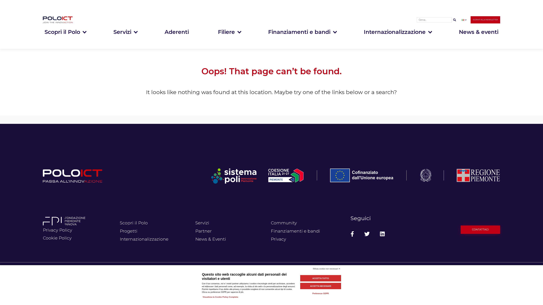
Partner (203, 231)
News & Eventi (210, 239)
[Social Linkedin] (382, 234)
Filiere (226, 32)
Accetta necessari (320, 286)
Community (284, 223)
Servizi (122, 32)
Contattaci (480, 229)
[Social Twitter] (367, 234)
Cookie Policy (57, 238)
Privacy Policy (57, 230)
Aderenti (177, 32)
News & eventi (478, 32)
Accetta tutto (320, 278)
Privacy (278, 239)
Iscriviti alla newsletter (485, 20)
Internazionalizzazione (395, 32)
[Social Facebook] (352, 234)
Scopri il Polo (62, 32)
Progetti (128, 231)
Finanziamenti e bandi (299, 32)
